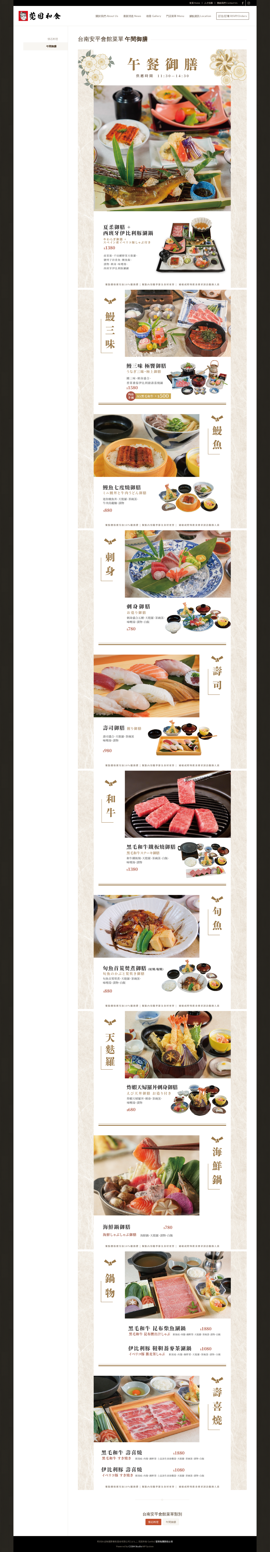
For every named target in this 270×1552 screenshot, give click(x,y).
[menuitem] (194, 3)
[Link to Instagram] (249, 3)
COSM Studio (135, 1546)
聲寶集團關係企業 (164, 1541)
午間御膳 (51, 46)
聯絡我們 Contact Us (227, 3)
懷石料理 (53, 38)
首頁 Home (194, 3)
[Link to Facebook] (242, 3)
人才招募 (208, 3)
